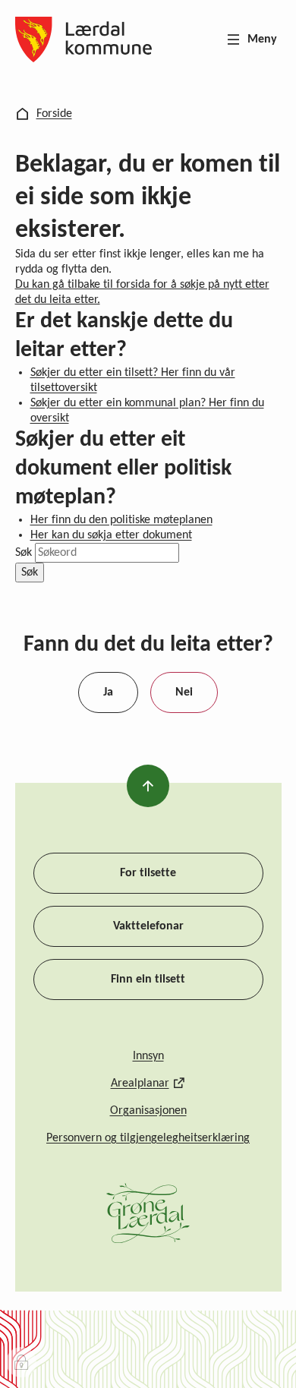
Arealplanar (140, 1083)
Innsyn (148, 1056)
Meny (262, 39)
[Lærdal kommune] (84, 39)
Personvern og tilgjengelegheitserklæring (148, 1138)
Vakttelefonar (148, 926)
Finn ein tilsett (148, 979)
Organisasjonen (148, 1111)
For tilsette (148, 873)
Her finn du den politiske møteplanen (121, 520)
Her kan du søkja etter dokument (111, 535)
